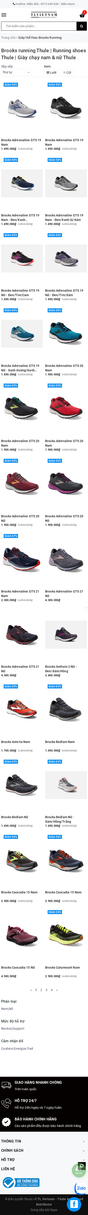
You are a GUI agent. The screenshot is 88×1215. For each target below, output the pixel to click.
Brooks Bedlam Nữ (14, 817)
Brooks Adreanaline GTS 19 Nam (21, 142)
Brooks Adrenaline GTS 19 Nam (64, 142)
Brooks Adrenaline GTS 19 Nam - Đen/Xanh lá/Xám (64, 217)
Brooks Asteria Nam (15, 742)
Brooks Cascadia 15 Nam (19, 892)
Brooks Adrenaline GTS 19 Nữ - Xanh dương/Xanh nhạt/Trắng (20, 368)
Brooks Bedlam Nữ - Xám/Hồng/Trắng (59, 819)
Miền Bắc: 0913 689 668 (43, 4)
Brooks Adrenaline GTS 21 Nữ (64, 594)
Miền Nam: (68, 4)
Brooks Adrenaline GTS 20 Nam (64, 368)
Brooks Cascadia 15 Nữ (18, 967)
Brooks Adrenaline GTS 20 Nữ (20, 518)
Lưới (52, 72)
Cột (68, 72)
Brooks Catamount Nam (62, 967)
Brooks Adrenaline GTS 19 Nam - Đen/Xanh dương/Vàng (20, 217)
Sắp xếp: (7, 66)
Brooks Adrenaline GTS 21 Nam (20, 594)
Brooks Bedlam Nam (60, 742)
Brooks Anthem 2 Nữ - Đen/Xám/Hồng (61, 669)
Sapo (54, 1210)
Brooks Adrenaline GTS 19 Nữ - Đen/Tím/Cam (20, 293)
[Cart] (82, 16)
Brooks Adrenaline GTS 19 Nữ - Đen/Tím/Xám (64, 293)
